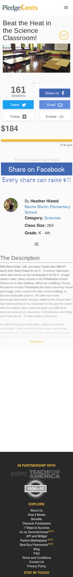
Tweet (14, 104)
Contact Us (36, 562)
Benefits (36, 519)
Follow (15, 116)
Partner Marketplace (36, 540)
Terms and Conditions (36, 557)
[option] (36, 58)
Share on (52, 92)
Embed (51, 116)
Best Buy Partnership (36, 544)
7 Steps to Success (36, 527)
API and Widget (36, 536)
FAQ (36, 553)
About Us (36, 510)
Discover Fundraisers (36, 523)
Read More (36, 341)
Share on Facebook (36, 169)
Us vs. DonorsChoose (36, 532)
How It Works (36, 514)
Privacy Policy (36, 566)
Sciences (52, 217)
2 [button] (39, 83)
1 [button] (34, 83)
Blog (37, 549)
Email (51, 104)
